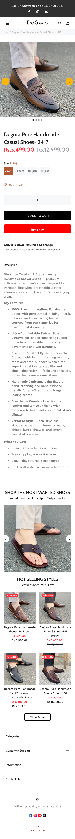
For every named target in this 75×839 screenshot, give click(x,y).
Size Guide (16, 185)
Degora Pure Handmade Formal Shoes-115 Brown (55, 631)
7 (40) (8, 171)
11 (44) (45, 171)
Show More (37, 717)
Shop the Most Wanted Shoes (37, 492)
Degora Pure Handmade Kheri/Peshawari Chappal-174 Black (20, 693)
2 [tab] (36, 120)
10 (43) (32, 171)
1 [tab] (33, 120)
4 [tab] (41, 120)
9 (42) (20, 171)
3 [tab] (39, 120)
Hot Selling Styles (37, 579)
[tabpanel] (37, 79)
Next (69, 81)
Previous (5, 81)
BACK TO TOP (38, 830)
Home (5, 32)
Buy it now (37, 229)
